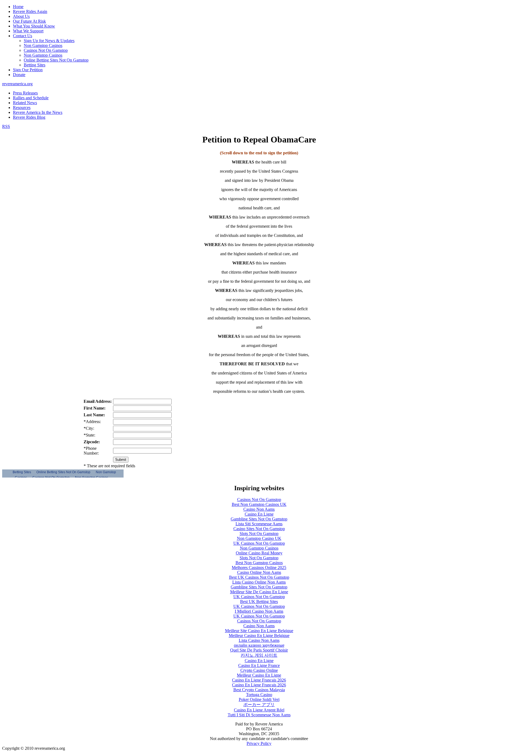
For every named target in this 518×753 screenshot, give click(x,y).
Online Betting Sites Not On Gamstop (56, 60)
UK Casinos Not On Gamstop (259, 543)
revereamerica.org (17, 83)
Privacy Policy (259, 743)
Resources (21, 107)
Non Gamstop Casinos (43, 45)
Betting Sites (34, 65)
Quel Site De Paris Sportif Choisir (259, 650)
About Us (21, 16)
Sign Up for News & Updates (49, 40)
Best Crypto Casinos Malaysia (259, 689)
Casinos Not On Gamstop (46, 50)
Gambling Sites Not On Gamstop (259, 519)
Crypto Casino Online (259, 670)
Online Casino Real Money (259, 553)
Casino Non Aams (259, 509)
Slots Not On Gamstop (259, 533)
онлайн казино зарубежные (259, 645)
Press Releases (25, 93)
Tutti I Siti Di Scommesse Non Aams (259, 715)
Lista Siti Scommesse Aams (259, 524)
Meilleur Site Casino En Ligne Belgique (259, 630)
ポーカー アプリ (259, 704)
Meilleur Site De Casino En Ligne (259, 592)
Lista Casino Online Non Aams (259, 582)
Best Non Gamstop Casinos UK (259, 504)
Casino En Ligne (259, 514)
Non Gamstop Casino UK (259, 538)
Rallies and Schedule (31, 98)
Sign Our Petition (28, 69)
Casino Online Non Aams (259, 572)
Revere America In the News (37, 112)
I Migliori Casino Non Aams (259, 611)
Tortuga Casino (259, 694)
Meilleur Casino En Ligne (259, 675)
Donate (19, 74)
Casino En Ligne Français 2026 (259, 680)
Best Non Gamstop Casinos (259, 562)
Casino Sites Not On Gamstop (259, 528)
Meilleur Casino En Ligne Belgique (259, 635)
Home (18, 6)
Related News (25, 102)
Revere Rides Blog (29, 117)
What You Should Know (34, 26)
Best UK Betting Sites (259, 601)
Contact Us (22, 35)
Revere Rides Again (30, 11)
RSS (6, 126)
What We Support (28, 31)
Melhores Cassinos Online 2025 (259, 567)
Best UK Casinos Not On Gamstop (259, 577)
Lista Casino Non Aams (259, 640)
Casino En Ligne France (259, 665)
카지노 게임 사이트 (259, 655)
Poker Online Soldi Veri (259, 699)
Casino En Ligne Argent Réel (259, 710)
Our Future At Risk (29, 21)
